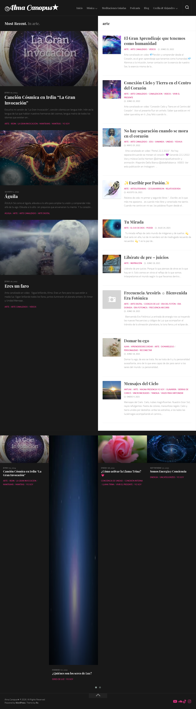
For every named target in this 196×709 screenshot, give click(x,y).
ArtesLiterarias (138, 189)
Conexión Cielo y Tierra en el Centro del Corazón (157, 85)
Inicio (79, 8)
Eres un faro (17, 286)
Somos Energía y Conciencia (168, 471)
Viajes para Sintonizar (172, 393)
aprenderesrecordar (142, 347)
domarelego (167, 347)
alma (126, 347)
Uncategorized (167, 477)
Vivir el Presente (124, 484)
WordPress (21, 703)
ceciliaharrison (156, 189)
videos (33, 307)
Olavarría (171, 389)
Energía (154, 477)
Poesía (149, 228)
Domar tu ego (136, 340)
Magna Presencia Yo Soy (152, 389)
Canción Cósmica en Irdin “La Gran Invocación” (40, 99)
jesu (151, 142)
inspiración (136, 263)
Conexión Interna (134, 481)
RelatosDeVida (173, 189)
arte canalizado (27, 213)
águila (8, 213)
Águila (11, 196)
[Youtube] (175, 701)
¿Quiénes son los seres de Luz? (72, 673)
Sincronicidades (141, 393)
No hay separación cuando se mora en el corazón (156, 133)
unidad (169, 142)
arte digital (44, 213)
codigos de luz (151, 304)
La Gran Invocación (28, 124)
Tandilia (155, 393)
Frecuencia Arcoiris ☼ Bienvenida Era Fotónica (155, 295)
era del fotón (168, 304)
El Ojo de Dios (137, 228)
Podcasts (135, 8)
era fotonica (140, 308)
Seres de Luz (58, 679)
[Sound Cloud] (180, 701)
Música (90, 8)
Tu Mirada (134, 222)
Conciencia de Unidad (112, 481)
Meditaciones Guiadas (114, 8)
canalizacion (155, 94)
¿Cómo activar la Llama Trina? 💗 (121, 473)
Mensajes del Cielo (141, 383)
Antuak (128, 389)
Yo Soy (66, 124)
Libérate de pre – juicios (146, 257)
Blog (146, 8)
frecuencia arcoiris (159, 308)
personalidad (131, 350)
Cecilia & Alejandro (164, 8)
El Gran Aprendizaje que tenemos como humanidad (154, 40)
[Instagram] (189, 701)
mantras (56, 124)
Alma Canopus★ (32, 7)
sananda (159, 142)
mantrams (45, 124)
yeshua (178, 142)
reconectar (146, 350)
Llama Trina (108, 484)
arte (7, 124)
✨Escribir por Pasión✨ (147, 182)
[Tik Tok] (185, 701)
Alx (37, 703)
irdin (13, 124)
